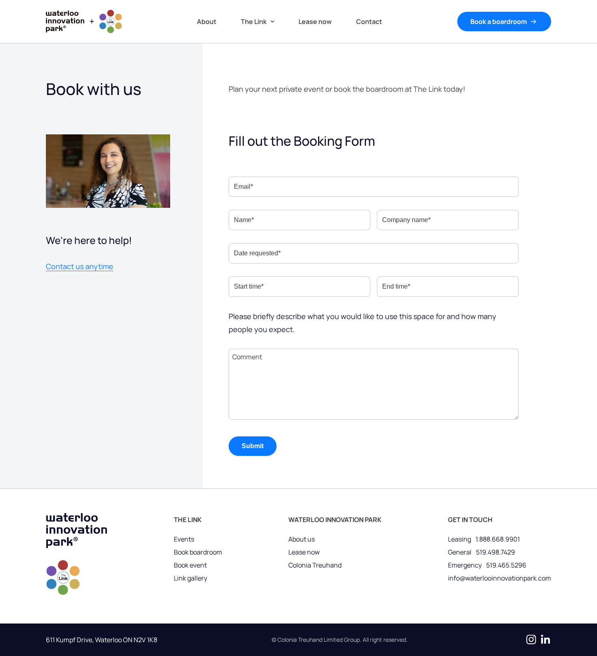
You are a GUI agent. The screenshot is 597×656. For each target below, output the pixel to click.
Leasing (459, 539)
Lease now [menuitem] (304, 552)
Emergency (465, 565)
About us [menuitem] (301, 539)
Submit (253, 445)
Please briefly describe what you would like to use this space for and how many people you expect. (362, 322)
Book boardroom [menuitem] (198, 552)
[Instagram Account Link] (529, 639)
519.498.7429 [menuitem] (495, 552)
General (460, 552)
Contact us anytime (79, 266)
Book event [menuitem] (190, 565)
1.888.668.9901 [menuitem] (498, 539)
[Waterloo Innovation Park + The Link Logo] (84, 21)
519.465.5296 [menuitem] (506, 565)
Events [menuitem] (184, 539)
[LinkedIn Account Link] (543, 639)
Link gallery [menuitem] (190, 578)
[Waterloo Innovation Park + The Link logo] (76, 556)
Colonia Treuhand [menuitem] (315, 565)
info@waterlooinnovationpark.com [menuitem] (499, 578)
